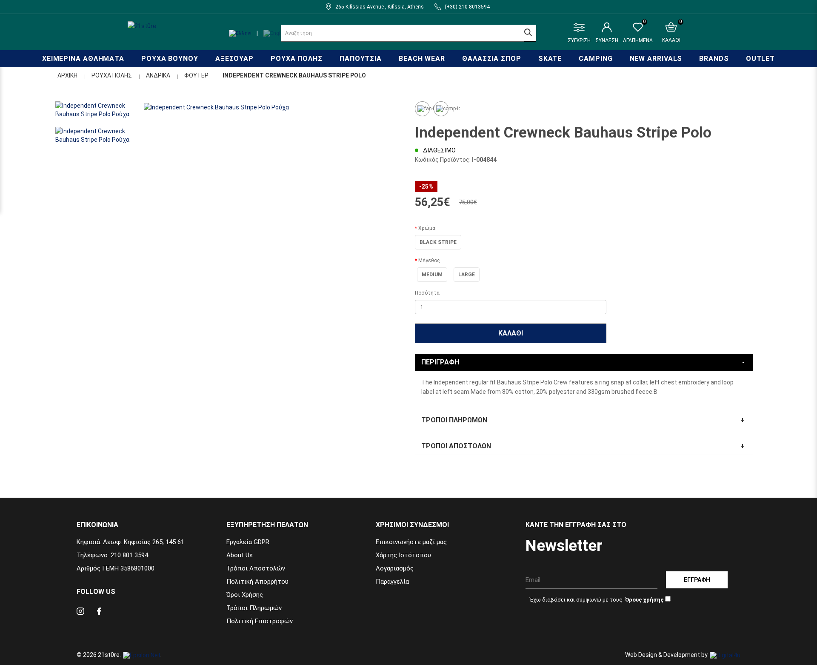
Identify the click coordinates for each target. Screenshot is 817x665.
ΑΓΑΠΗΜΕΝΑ (638, 32)
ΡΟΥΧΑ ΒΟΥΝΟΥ (169, 58)
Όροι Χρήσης (244, 595)
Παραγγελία (392, 581)
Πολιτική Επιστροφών (259, 621)
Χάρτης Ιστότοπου (403, 555)
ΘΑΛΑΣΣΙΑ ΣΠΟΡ (491, 58)
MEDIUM (432, 275)
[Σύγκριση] (441, 108)
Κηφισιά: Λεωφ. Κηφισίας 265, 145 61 (130, 542)
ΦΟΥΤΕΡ (196, 75)
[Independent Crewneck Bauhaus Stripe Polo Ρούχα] (272, 107)
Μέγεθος (429, 261)
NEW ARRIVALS (656, 58)
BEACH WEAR (422, 58)
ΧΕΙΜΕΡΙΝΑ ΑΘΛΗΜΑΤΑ (83, 58)
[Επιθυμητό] (422, 108)
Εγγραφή (697, 579)
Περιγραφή (440, 362)
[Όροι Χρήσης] (644, 599)
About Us (239, 555)
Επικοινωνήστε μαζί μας (411, 542)
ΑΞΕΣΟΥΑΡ (234, 58)
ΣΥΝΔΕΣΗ (606, 40)
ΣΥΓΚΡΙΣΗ (579, 40)
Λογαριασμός (395, 568)
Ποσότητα (427, 293)
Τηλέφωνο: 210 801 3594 (112, 555)
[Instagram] (80, 612)
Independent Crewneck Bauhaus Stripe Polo (294, 75)
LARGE (466, 275)
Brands (713, 58)
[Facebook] (99, 612)
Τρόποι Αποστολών (456, 446)
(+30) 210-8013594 (467, 7)
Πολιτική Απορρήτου (257, 581)
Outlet (760, 58)
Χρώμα (426, 228)
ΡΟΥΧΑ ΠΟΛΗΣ (297, 58)
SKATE (550, 58)
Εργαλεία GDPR (247, 542)
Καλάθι (510, 333)
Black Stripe (438, 242)
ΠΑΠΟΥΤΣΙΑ (361, 58)
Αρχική (67, 75)
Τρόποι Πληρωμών (454, 420)
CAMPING (595, 58)
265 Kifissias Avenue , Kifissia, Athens (379, 7)
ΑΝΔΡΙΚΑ (158, 75)
